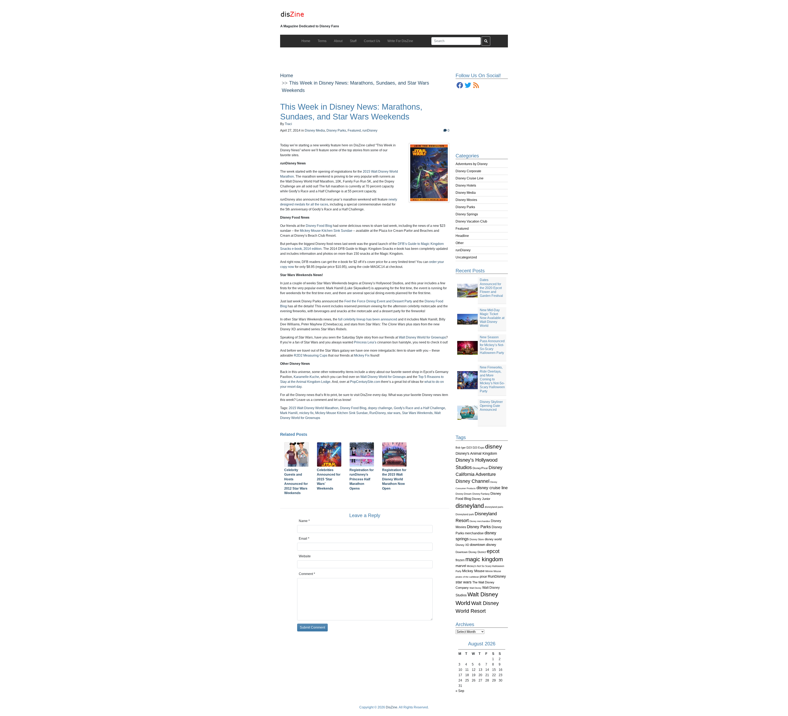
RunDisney (497, 576)
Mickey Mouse (473, 571)
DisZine (391, 707)
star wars (464, 582)
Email (304, 538)
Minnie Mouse (493, 571)
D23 (469, 447)
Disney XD (462, 544)
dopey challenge (380, 408)
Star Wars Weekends (417, 413)
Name (304, 521)
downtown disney (483, 545)
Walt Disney (475, 588)
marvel (461, 566)
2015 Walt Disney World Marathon (313, 408)
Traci (288, 124)
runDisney (463, 250)
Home (286, 75)
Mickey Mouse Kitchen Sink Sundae (326, 230)
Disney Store (477, 539)
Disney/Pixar (480, 468)
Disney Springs (467, 214)
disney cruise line (492, 487)
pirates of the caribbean (467, 577)
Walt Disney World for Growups (383, 377)
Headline (462, 236)
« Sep (460, 691)
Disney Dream (464, 493)
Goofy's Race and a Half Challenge (419, 408)
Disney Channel (472, 481)
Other (460, 243)
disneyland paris (494, 507)
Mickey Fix (362, 355)
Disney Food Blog (319, 225)
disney (493, 446)
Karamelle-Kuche (306, 377)
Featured (462, 228)
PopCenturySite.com (365, 381)
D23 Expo (478, 447)
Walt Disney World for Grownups (422, 337)
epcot (493, 551)
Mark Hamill (289, 413)
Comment (307, 574)
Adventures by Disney (472, 164)
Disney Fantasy (481, 493)
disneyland (470, 505)
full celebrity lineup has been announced (367, 319)
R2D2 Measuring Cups (310, 355)
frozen (460, 560)
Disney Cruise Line (469, 178)
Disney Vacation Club (471, 221)
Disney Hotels (466, 185)
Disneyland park (465, 514)
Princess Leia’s (365, 342)
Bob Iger (461, 447)
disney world (493, 539)
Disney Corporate (468, 171)
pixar (483, 576)
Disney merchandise (480, 521)
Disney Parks (465, 207)
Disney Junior (481, 498)
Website (305, 556)
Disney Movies (466, 200)
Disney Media (466, 192)
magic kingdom (484, 559)
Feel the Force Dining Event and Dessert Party (378, 301)
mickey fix (306, 413)
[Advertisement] (394, 56)
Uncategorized (466, 257)
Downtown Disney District (471, 552)
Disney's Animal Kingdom (476, 453)
